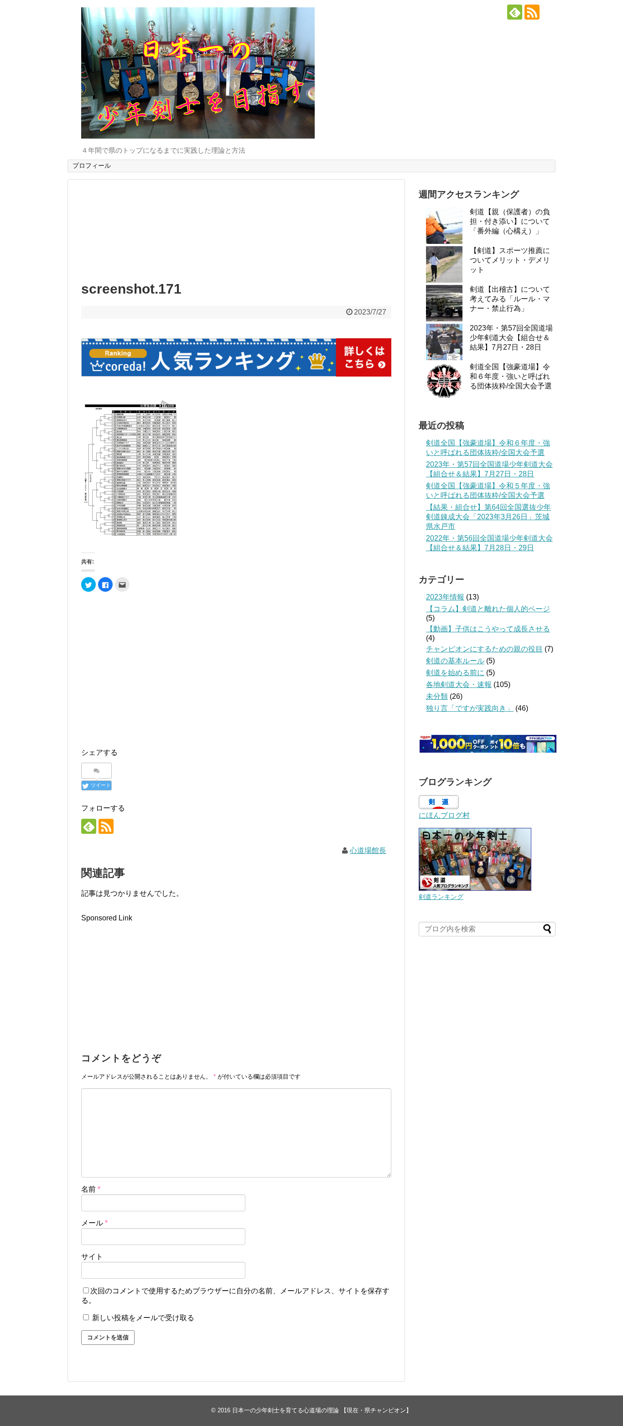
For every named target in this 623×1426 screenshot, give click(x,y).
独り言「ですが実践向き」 (470, 708)
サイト (92, 1257)
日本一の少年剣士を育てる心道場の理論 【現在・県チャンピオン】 (322, 1410)
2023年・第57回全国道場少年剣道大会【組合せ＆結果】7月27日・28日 (511, 337)
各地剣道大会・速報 (459, 684)
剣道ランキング (441, 896)
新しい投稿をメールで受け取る (143, 1318)
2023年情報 (445, 597)
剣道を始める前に (455, 673)
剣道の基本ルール (455, 661)
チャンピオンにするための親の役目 (484, 649)
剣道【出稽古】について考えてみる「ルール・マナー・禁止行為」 (510, 298)
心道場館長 (368, 850)
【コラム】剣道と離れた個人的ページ (488, 609)
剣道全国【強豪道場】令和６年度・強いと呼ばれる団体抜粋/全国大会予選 (511, 376)
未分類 (437, 696)
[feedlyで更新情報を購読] (514, 12)
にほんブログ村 (444, 815)
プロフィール (92, 165)
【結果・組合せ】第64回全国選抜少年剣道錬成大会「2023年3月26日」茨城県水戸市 (488, 516)
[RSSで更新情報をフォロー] (532, 12)
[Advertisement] (236, 228)
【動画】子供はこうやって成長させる (488, 629)
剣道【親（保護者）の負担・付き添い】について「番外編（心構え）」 (510, 221)
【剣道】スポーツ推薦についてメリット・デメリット (510, 260)
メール (94, 1223)
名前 (90, 1189)
